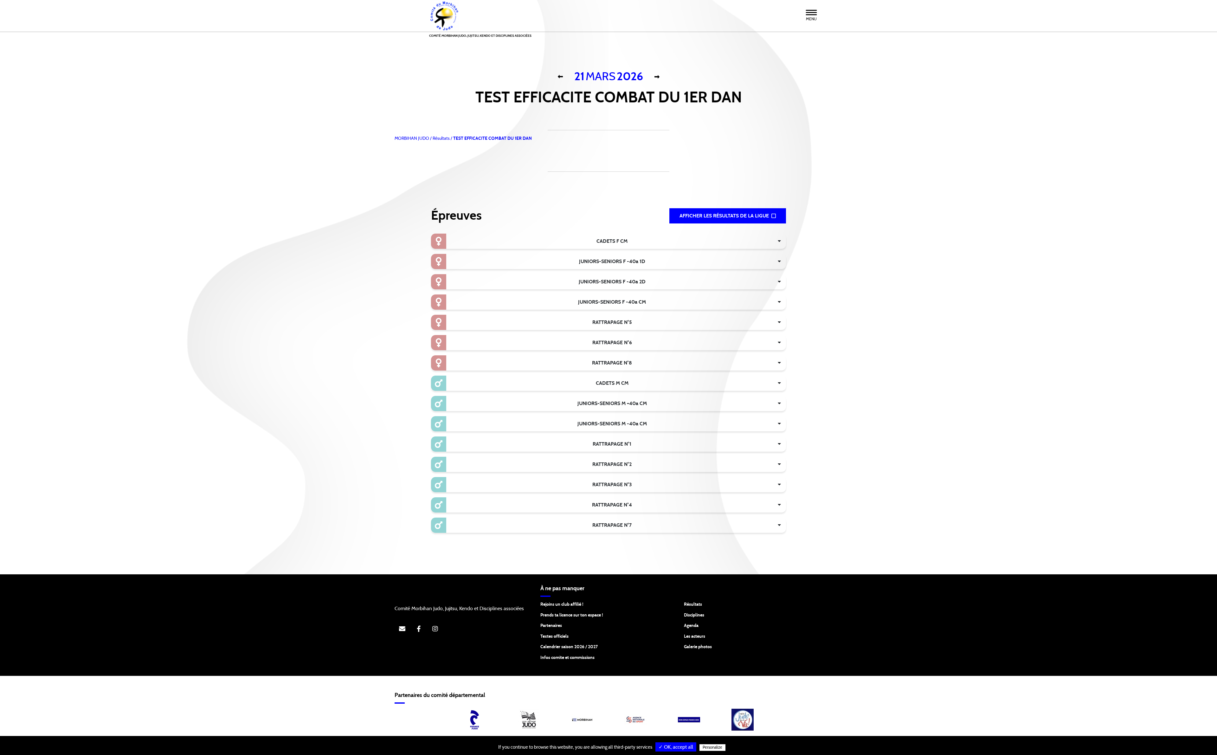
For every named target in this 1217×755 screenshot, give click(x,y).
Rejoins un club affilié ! (561, 604)
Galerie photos (698, 647)
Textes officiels (554, 636)
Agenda (691, 625)
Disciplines (694, 615)
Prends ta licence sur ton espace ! (571, 615)
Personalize (712, 747)
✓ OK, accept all (676, 747)
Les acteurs (694, 636)
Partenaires (551, 625)
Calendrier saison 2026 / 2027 (569, 647)
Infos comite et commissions (567, 657)
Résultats (693, 604)
